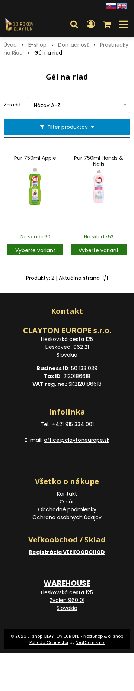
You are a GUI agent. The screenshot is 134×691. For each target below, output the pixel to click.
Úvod (10, 45)
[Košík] (107, 24)
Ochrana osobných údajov (67, 517)
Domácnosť (73, 45)
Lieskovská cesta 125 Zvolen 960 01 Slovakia (67, 600)
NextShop (93, 636)
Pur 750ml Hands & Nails (98, 161)
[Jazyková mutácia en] (122, 5)
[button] (74, 24)
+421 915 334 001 (73, 424)
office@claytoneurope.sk (76, 440)
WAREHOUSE (67, 583)
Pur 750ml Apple (35, 158)
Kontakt (67, 494)
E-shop (37, 45)
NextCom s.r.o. (90, 642)
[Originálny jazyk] (111, 5)
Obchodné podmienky (67, 509)
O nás (67, 501)
